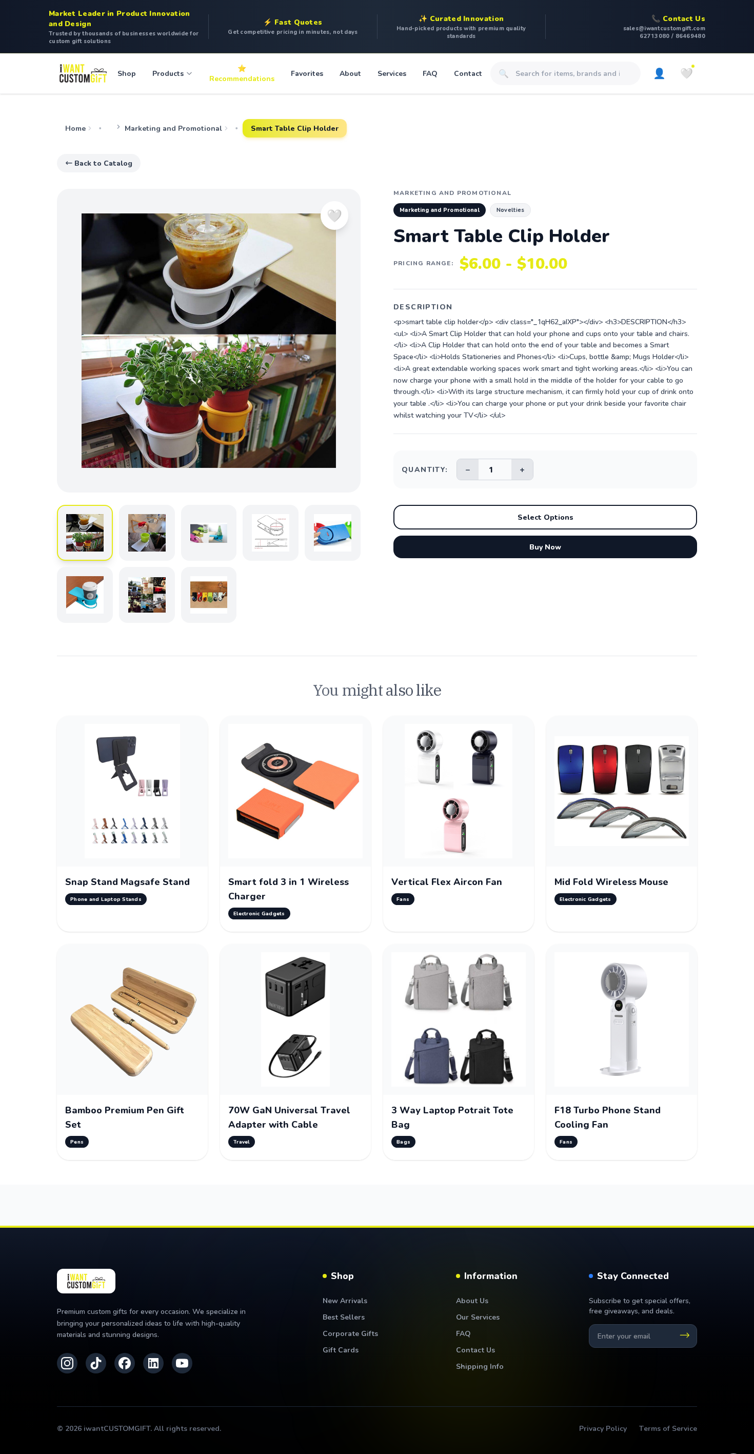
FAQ (430, 73)
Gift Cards (341, 1349)
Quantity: (425, 469)
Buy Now (545, 546)
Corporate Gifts (350, 1333)
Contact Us (475, 1349)
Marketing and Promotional (173, 128)
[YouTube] (182, 1363)
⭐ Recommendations (241, 73)
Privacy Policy (603, 1428)
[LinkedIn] (153, 1363)
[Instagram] (67, 1363)
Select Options (545, 517)
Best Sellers (344, 1316)
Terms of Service (668, 1428)
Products (168, 73)
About (350, 73)
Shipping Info (480, 1366)
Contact (468, 73)
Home (75, 128)
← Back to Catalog (98, 163)
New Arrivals (345, 1300)
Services (392, 73)
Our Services (478, 1316)
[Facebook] (124, 1363)
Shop (126, 73)
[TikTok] (96, 1363)
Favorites (307, 73)
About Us (472, 1300)
